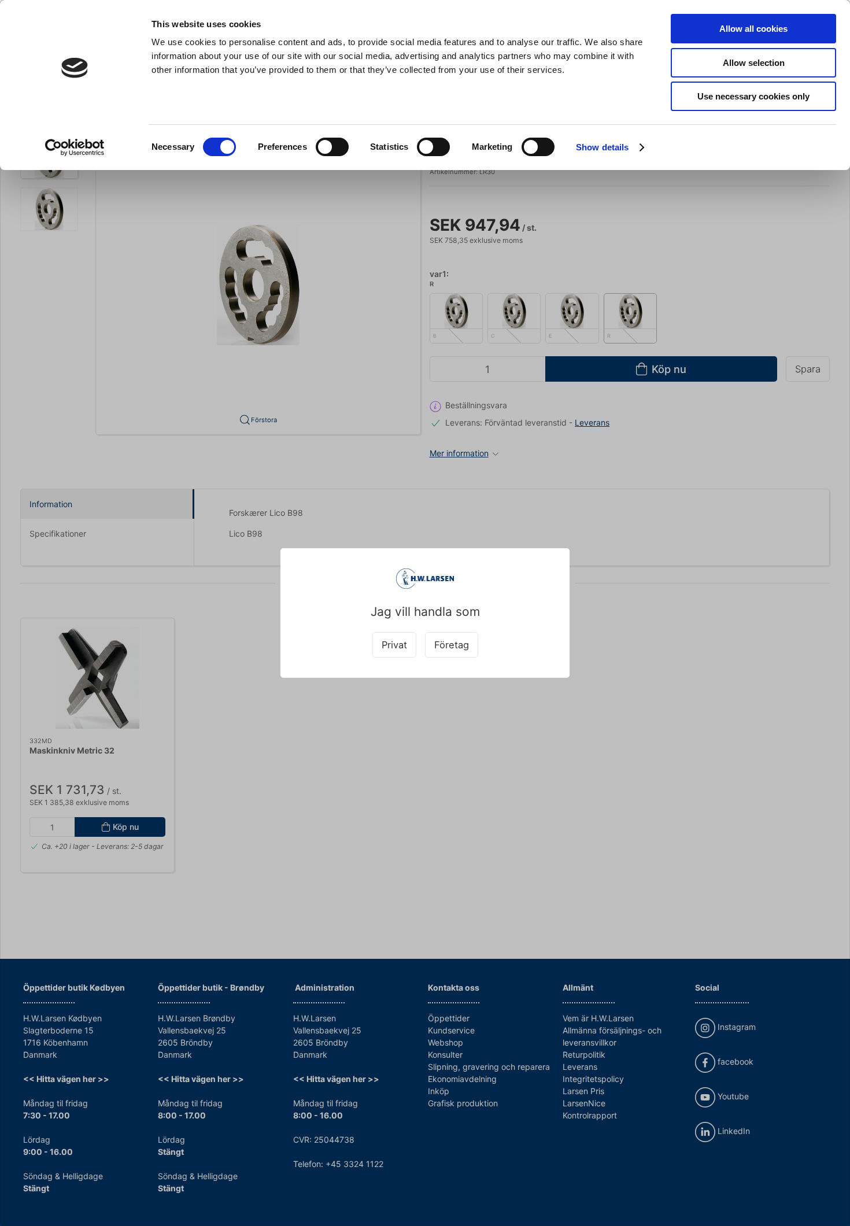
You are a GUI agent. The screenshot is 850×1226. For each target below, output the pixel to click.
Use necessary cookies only (753, 96)
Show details (602, 147)
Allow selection (754, 63)
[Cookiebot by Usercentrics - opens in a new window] (74, 147)
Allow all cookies (753, 29)
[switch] (332, 147)
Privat (394, 645)
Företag (451, 645)
